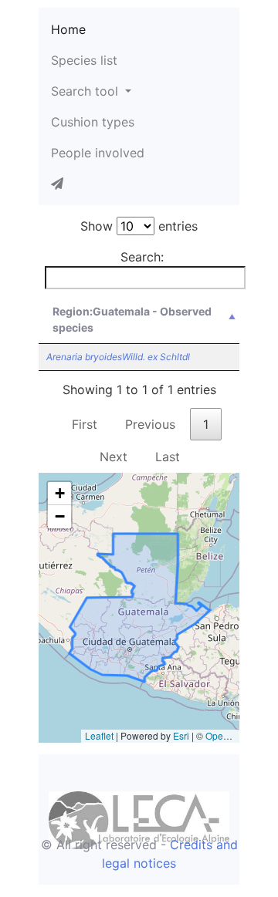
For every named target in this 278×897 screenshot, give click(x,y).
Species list (84, 60)
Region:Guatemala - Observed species (132, 319)
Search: (142, 257)
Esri (181, 735)
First (84, 424)
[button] (59, 493)
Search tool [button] (86, 91)
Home (68, 29)
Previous (150, 424)
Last (167, 456)
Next (113, 456)
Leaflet (99, 735)
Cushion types (92, 122)
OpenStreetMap (238, 735)
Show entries (139, 226)
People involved (97, 152)
